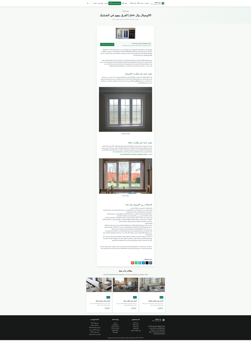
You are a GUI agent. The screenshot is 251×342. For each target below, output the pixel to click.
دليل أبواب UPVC (94, 325)
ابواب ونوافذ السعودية (136, 330)
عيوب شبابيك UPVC (94, 332)
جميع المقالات (115, 324)
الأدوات (95, 3)
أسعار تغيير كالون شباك (130, 301)
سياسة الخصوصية (115, 326)
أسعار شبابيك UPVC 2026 (94, 327)
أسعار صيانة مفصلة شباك (103, 301)
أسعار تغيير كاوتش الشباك (155, 301)
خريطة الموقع (115, 330)
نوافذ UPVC (124, 3)
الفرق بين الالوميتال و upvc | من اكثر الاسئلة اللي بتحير (133, 154)
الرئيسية (147, 3)
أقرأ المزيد (160, 308)
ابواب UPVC (133, 3)
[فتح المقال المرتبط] (152, 285)
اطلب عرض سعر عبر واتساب (107, 44)
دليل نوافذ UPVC (94, 323)
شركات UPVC (140, 3)
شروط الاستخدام (115, 328)
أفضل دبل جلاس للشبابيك (95, 334)
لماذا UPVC (135, 322)
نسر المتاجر (110, 337)
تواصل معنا (100, 3)
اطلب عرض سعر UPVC (114, 3)
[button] (129, 3)
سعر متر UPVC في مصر (95, 329)
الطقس (136, 81)
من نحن (106, 3)
